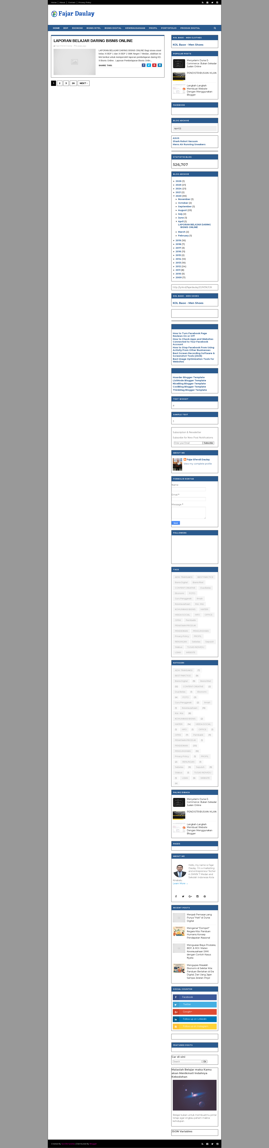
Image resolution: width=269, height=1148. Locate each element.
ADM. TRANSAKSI (183, 577)
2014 (179, 259)
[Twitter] (183, 896)
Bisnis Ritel (94, 28)
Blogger (93, 1144)
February (183, 235)
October (183, 203)
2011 (178, 270)
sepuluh (209, 641)
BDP (65, 28)
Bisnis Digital (113, 28)
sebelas (196, 641)
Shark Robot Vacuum (185, 141)
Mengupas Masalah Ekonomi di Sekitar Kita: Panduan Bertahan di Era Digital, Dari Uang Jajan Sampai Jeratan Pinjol (200, 971)
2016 (179, 251)
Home (54, 2)
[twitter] (212, 2)
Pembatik (191, 620)
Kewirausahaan (135, 28)
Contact (72, 2)
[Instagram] (197, 896)
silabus (178, 647)
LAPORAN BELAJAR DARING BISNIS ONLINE (93, 41)
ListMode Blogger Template (189, 380)
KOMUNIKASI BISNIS (185, 609)
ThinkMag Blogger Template (190, 390)
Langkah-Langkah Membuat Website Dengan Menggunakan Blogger (199, 90)
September (185, 206)
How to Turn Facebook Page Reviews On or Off (190, 334)
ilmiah (200, 598)
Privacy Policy (84, 2)
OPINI (178, 620)
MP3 (197, 614)
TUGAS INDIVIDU (195, 647)
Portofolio (169, 28)
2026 (179, 181)
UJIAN (178, 652)
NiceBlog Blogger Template (189, 383)
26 (73, 83)
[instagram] (217, 2)
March (182, 231)
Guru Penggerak (183, 598)
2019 (179, 240)
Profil (153, 28)
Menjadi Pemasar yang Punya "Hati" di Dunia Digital (199, 917)
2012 (179, 266)
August (182, 210)
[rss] (202, 2)
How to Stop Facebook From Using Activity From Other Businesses (193, 349)
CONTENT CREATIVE (185, 588)
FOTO (192, 593)
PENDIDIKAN (181, 631)
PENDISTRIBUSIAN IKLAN (202, 73)
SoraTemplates (68, 1144)
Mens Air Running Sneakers (189, 144)
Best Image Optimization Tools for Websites (193, 360)
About (62, 2)
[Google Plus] (190, 896)
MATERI (204, 609)
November (184, 199)
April (181, 221)
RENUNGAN (181, 641)
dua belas (205, 588)
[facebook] (207, 2)
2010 (179, 273)
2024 (179, 188)
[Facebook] (176, 896)
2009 (179, 277)
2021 (179, 192)
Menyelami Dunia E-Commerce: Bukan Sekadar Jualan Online (202, 63)
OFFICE (208, 614)
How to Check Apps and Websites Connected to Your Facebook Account (193, 342)
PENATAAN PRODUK (185, 625)
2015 (179, 255)
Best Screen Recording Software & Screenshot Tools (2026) (194, 354)
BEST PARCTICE (205, 577)
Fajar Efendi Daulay (198, 459)
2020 (179, 196)
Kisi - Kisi (199, 604)
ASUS (176, 138)
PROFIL (197, 636)
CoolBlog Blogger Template (189, 386)
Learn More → (180, 883)
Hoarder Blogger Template (189, 377)
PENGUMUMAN (201, 631)
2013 (179, 262)
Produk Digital (190, 28)
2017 (179, 248)
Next (83, 83)
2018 (179, 244)
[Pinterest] (205, 896)
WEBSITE (190, 652)
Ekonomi (77, 28)
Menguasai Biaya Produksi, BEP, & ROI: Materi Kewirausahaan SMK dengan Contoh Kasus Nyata (201, 951)
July (180, 214)
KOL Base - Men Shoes (188, 44)
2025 (179, 184)
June (181, 217)
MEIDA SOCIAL (182, 614)
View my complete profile (198, 463)
